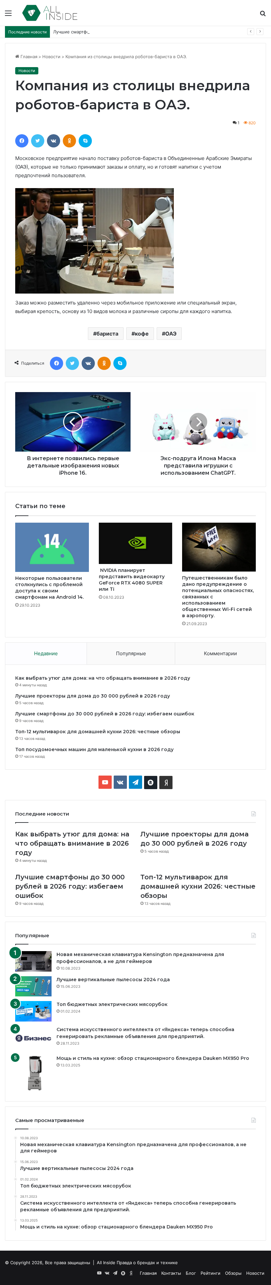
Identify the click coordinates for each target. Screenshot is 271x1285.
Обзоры (233, 1273)
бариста (107, 333)
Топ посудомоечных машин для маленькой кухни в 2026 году (94, 749)
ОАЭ (170, 333)
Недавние (46, 653)
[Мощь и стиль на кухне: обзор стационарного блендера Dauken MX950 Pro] (33, 1073)
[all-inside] (49, 13)
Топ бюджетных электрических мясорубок (112, 1004)
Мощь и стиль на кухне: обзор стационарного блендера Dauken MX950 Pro (153, 1058)
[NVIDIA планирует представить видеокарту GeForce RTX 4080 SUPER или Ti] (136, 543)
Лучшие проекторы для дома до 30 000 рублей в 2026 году (92, 696)
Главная (28, 56)
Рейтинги (210, 1273)
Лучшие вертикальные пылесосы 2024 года (113, 980)
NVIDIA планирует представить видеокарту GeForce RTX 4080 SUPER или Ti (132, 579)
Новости (51, 56)
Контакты (171, 1273)
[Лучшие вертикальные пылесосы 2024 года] (33, 986)
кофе (142, 333)
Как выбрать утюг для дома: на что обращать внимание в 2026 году (102, 678)
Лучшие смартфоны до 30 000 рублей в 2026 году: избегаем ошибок (127, 31)
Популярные (131, 653)
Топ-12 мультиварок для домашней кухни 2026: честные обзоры (97, 732)
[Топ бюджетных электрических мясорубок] (33, 1011)
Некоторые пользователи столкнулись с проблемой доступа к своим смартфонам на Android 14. (49, 587)
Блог (191, 1273)
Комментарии (220, 653)
